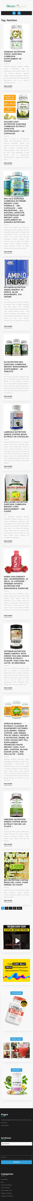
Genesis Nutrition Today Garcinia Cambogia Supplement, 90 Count (14, 56)
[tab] (13, 13)
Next (19, 908)
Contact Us (4, 1122)
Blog (2, 1182)
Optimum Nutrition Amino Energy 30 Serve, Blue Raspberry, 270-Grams (15, 292)
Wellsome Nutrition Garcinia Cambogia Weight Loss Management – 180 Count (16, 507)
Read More (8, 86)
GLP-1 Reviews (5, 1187)
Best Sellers (4, 1179)
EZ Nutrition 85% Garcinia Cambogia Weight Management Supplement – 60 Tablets (16, 367)
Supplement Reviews (7, 1196)
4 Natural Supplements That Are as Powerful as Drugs (16, 1120)
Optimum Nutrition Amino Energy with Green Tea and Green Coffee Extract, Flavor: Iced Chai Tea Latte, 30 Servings (16, 657)
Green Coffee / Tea (6, 1190)
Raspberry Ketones (6, 1193)
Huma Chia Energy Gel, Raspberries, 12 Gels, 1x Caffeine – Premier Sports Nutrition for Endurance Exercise (16, 582)
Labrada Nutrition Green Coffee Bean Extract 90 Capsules (16, 434)
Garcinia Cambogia (6, 1185)
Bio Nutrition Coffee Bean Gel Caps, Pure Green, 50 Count (16, 882)
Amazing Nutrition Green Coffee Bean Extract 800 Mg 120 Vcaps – (15, 822)
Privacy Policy (5, 1125)
